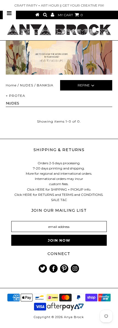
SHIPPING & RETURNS (59, 149)
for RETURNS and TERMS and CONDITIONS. (68, 195)
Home (11, 85)
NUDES (26, 85)
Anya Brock (74, 317)
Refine (84, 85)
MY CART (70, 15)
